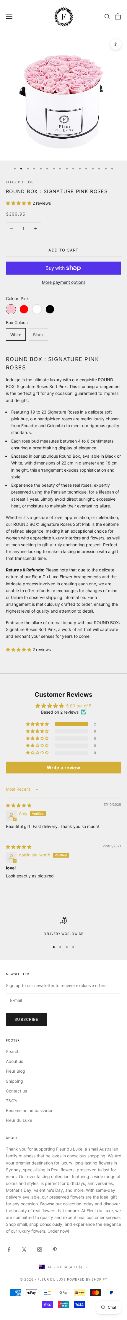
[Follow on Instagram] (40, 1249)
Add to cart (63, 250)
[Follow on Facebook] (9, 1249)
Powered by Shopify (87, 1279)
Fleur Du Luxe (19, 182)
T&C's (11, 1100)
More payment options (63, 282)
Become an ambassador (29, 1110)
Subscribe (26, 1019)
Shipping (14, 1081)
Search (12, 1051)
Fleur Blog (15, 1071)
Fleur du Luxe (19, 1120)
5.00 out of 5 (79, 705)
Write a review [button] (63, 767)
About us (14, 1061)
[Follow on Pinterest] (55, 1249)
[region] (63, 927)
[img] (18, 805)
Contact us (16, 1090)
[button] (19, 203)
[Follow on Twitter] (24, 1249)
